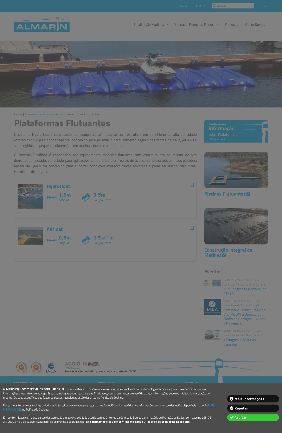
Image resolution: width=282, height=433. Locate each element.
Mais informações (249, 399)
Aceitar (241, 417)
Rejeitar (241, 408)
